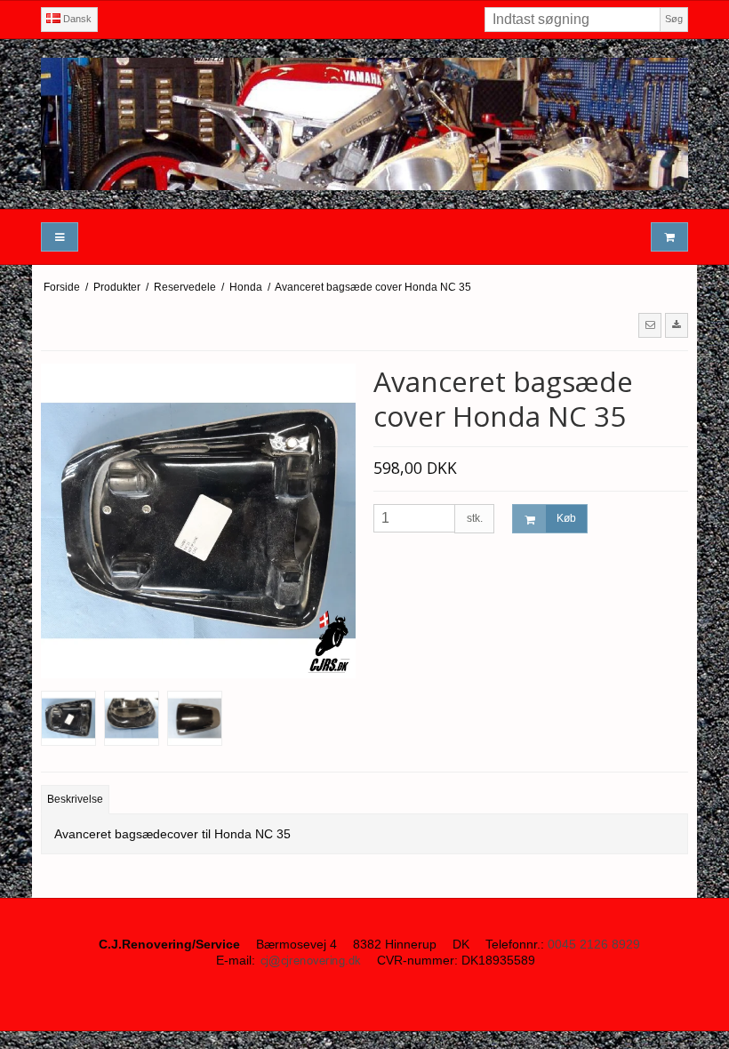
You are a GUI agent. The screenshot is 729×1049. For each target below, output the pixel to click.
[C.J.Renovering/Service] (364, 124)
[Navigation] (59, 237)
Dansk (76, 18)
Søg (674, 18)
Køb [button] (566, 518)
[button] (649, 325)
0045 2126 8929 (594, 944)
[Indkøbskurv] (669, 237)
